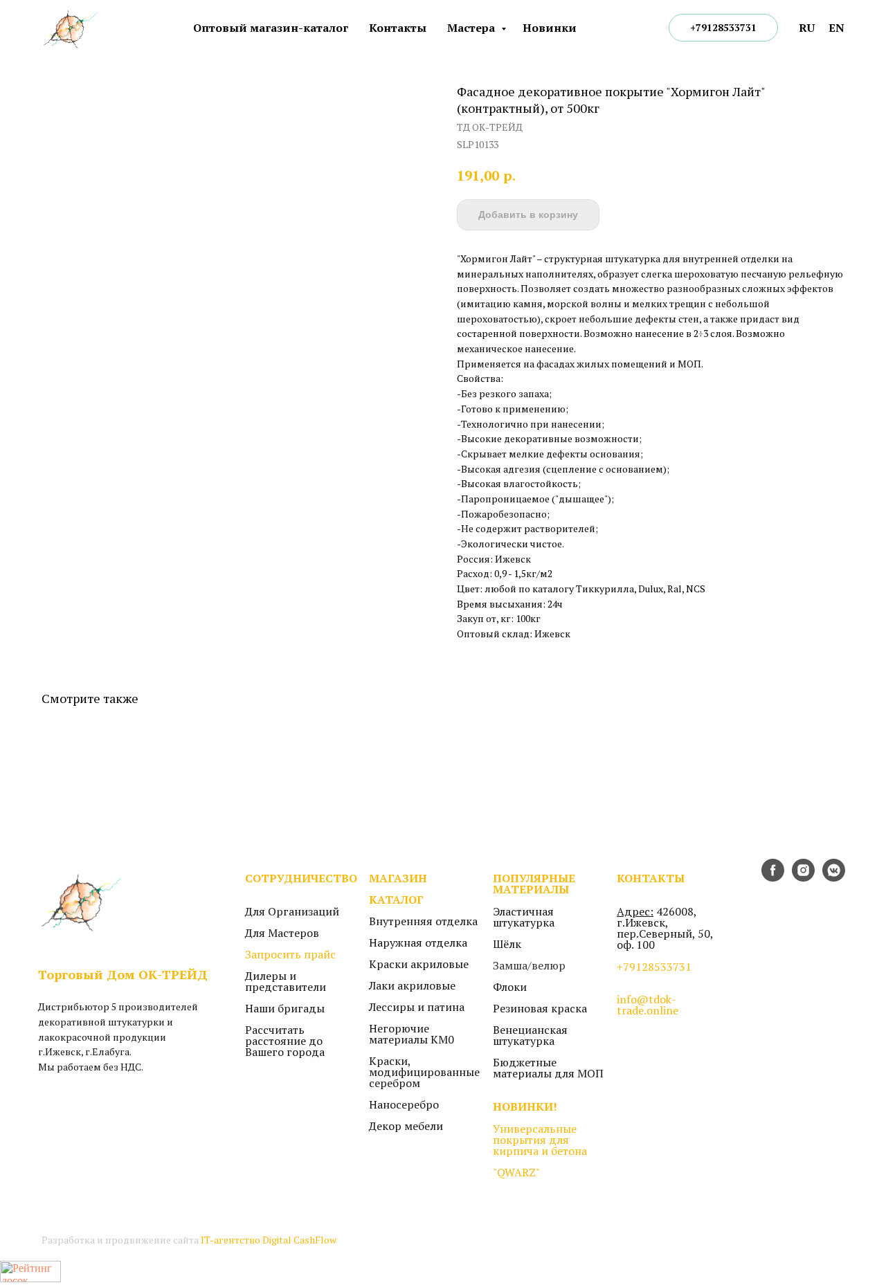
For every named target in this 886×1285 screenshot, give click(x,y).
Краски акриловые (419, 963)
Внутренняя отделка (423, 921)
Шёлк (507, 943)
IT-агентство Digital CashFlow (268, 1239)
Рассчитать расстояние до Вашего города (285, 1040)
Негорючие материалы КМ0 (411, 1034)
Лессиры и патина (416, 1006)
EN (836, 27)
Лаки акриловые (412, 985)
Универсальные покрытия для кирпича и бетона (540, 1139)
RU (807, 27)
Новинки (550, 27)
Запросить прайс (290, 954)
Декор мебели (406, 1125)
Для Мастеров (282, 932)
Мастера (472, 27)
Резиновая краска (540, 1008)
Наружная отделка (418, 942)
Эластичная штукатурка (523, 917)
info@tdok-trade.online (647, 1005)
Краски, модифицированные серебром (424, 1071)
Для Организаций (292, 911)
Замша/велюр (529, 965)
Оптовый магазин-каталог (270, 27)
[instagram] (803, 878)
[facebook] (772, 878)
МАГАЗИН (398, 878)
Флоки (510, 986)
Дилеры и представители (285, 981)
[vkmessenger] (833, 878)
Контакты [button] (397, 27)
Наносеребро (404, 1104)
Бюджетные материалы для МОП (548, 1068)
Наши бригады (285, 1008)
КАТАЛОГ (396, 899)
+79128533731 (654, 966)
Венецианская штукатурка (530, 1035)
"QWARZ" (516, 1172)
